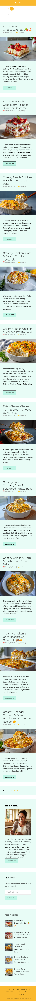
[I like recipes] (11, 9)
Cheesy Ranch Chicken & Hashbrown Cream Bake (17, 180)
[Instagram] (19, 3)
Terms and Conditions (23, 989)
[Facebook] (15, 3)
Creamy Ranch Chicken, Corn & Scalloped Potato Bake (17, 485)
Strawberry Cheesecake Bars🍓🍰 (17, 28)
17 (12, 791)
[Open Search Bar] (33, 9)
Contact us (22, 994)
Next (17, 791)
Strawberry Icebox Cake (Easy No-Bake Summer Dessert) (15, 105)
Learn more (9, 88)
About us (27, 992)
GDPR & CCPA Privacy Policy (14, 992)
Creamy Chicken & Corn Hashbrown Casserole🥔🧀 (14, 637)
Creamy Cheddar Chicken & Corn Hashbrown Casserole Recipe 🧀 (17, 716)
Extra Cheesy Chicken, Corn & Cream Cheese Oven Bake (17, 410)
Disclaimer (14, 994)
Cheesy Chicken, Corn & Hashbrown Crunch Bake (17, 561)
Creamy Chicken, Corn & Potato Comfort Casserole (17, 256)
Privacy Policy (10, 989)
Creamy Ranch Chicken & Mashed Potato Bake (17, 330)
